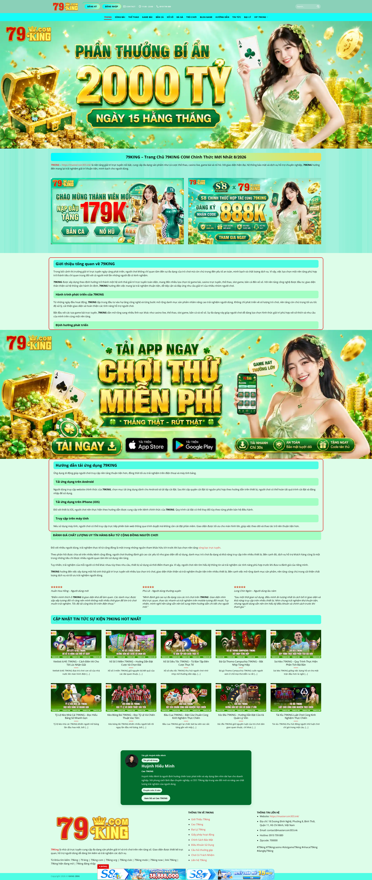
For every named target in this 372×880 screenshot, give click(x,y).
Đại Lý (247, 17)
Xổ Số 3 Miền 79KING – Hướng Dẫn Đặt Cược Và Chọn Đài (131, 663)
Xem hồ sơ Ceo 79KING (155, 798)
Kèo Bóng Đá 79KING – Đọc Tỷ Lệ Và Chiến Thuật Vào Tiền (131, 716)
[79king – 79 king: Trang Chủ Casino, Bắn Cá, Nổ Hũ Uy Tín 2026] (65, 7)
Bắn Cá (160, 17)
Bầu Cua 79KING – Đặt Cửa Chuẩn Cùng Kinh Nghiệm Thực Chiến (186, 716)
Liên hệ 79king (199, 860)
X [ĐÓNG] (103, 866)
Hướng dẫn (222, 17)
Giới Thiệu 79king (200, 819)
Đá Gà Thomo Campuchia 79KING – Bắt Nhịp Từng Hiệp (241, 663)
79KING (55, 165)
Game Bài (147, 17)
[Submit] (318, 6)
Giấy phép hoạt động (202, 834)
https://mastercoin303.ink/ (76, 165)
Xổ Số (170, 17)
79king (108, 17)
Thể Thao (133, 17)
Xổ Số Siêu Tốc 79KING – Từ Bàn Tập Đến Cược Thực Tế (186, 663)
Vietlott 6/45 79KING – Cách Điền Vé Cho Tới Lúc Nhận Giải (76, 663)
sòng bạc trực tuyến (209, 547)
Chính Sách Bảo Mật (202, 839)
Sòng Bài (120, 17)
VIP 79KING (260, 17)
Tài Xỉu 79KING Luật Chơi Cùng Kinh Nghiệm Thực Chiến (296, 716)
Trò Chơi (191, 17)
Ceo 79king (197, 824)
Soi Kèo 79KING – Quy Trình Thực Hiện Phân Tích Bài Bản (296, 663)
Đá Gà (180, 17)
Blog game (206, 17)
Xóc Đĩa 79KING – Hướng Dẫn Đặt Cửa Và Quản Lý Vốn (241, 716)
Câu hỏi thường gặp (202, 850)
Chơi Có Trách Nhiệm (202, 855)
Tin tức (236, 17)
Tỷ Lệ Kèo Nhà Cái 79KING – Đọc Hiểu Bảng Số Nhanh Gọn (76, 716)
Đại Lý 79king (198, 829)
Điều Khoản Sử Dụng (202, 844)
